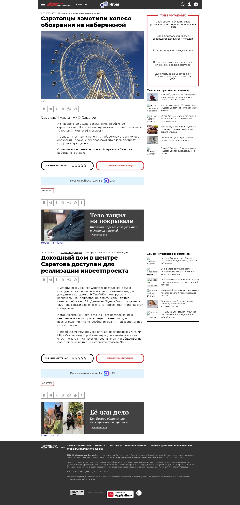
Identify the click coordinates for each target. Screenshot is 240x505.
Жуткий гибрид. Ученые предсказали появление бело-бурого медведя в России (180, 293)
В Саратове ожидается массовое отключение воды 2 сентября (173, 63)
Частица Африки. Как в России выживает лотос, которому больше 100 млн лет (179, 260)
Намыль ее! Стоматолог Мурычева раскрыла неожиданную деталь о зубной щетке (178, 314)
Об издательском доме (79, 446)
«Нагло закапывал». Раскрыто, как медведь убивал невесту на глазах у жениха (179, 108)
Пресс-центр (115, 446)
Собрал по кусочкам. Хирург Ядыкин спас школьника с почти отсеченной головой (180, 282)
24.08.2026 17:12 (48, 252)
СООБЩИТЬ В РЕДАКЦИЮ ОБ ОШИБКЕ (85, 449)
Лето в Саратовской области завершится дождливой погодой (173, 37)
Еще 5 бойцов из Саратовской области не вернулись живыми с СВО (173, 77)
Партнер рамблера (95, 493)
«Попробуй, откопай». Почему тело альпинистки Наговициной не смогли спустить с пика (179, 97)
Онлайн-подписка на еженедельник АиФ (171, 446)
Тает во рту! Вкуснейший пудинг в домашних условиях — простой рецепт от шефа (178, 129)
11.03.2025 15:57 (48, 13)
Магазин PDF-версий (135, 446)
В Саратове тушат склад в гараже (173, 50)
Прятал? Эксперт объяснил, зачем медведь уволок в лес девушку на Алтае (178, 151)
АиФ (43, 101)
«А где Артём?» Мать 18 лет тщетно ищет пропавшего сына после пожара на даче (178, 118)
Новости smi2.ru (52, 242)
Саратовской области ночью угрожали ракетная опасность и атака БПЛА (173, 24)
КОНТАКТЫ (100, 446)
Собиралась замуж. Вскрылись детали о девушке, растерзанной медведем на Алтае (177, 271)
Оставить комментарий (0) (120, 166)
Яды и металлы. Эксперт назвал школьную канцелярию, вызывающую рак (177, 303)
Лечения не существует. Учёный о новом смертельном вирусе (178, 138)
